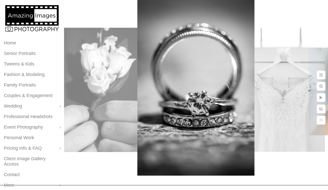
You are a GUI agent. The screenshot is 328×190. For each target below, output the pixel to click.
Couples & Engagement (28, 95)
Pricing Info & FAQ (23, 148)
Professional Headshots (28, 116)
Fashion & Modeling (24, 74)
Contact (12, 174)
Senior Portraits (20, 53)
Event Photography (23, 127)
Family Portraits (20, 85)
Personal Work (19, 137)
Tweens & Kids (19, 63)
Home (10, 42)
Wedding (13, 106)
